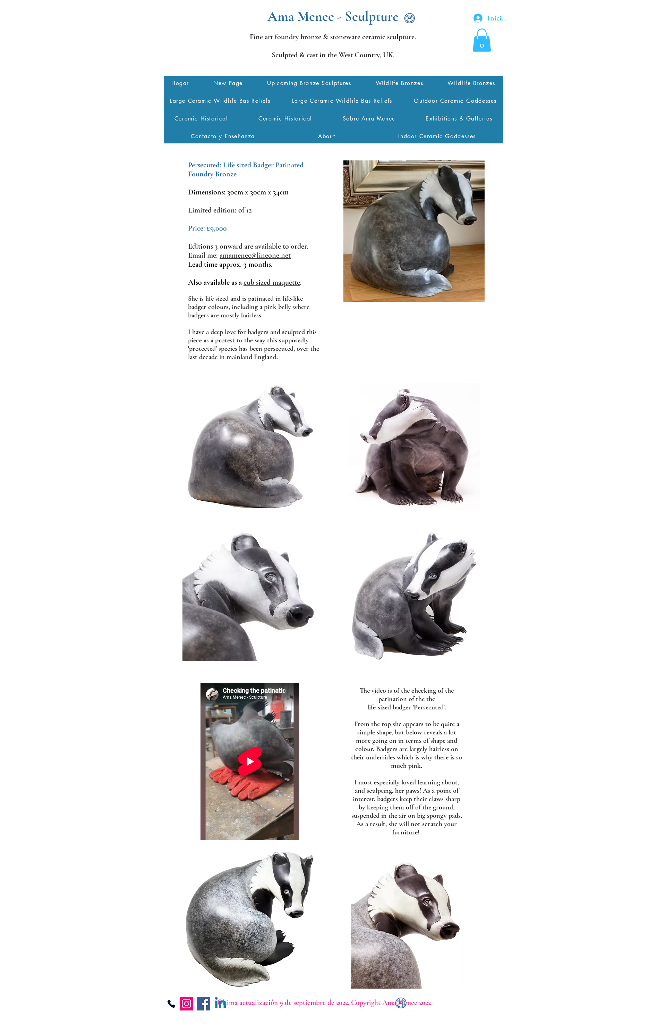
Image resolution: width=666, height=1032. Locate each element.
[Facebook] (203, 1003)
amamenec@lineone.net (255, 255)
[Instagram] (186, 1003)
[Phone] (171, 1004)
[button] (482, 40)
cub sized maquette (272, 282)
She (193, 298)
